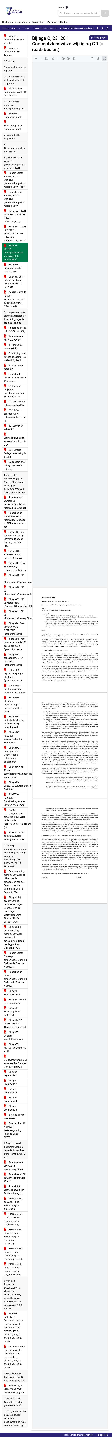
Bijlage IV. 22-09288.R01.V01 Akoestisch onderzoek (15, 1024)
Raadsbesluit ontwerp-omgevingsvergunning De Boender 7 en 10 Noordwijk (15, 979)
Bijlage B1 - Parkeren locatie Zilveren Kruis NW (13, 554)
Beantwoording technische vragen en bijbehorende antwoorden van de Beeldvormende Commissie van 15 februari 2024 (15, 882)
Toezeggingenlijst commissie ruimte (13, 127)
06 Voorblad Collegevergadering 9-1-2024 (15, 453)
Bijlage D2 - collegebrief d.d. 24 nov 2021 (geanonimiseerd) (13, 659)
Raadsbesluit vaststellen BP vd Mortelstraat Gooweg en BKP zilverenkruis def (14, 520)
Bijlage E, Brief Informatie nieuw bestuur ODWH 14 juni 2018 (13, 282)
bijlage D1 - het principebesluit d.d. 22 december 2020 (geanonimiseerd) (15, 644)
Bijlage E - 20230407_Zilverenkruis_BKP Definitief (16, 786)
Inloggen (101, 1435)
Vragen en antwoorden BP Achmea (12, 52)
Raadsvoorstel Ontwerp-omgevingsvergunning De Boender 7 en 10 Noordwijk (15, 960)
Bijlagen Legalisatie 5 (10, 1108)
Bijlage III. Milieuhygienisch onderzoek (12, 1012)
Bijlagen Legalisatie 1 (10, 1074)
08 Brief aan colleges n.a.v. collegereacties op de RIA (14, 415)
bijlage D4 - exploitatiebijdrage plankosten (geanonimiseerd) (13, 675)
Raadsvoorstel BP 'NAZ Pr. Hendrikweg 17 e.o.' (14, 1166)
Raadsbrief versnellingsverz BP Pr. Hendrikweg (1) (14, 1190)
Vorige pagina (100, 37)
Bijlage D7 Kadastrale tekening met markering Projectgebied (14, 722)
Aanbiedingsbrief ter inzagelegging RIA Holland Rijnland (15, 357)
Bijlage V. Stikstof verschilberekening (13, 1036)
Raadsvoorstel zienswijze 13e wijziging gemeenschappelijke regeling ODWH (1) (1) (15, 180)
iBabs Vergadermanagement (77, 1435)
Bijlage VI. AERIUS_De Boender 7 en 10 (15, 1048)
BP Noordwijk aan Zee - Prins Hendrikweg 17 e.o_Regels (13, 1203)
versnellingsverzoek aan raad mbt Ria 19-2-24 (14, 441)
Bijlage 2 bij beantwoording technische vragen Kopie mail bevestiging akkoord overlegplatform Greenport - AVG (14, 937)
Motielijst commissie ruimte (13, 115)
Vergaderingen (22, 22)
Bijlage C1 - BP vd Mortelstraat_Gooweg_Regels (16, 579)
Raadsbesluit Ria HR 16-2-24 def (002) (15, 329)
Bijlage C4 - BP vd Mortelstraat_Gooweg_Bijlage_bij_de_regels (16, 615)
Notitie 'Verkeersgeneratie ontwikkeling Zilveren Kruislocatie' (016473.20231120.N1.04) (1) (16, 819)
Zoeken (61, 7)
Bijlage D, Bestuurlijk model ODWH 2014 (13, 268)
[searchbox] (79, 13)
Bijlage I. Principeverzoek (12, 993)
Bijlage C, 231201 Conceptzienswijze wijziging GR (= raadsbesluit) (13, 252)
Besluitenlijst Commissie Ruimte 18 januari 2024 (15, 92)
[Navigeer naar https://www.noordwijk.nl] (14, 11)
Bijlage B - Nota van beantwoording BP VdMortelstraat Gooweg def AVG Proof (14, 539)
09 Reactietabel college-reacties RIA (14, 403)
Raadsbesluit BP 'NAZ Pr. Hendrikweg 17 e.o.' (15, 1178)
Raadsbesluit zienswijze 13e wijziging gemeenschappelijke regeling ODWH (14, 199)
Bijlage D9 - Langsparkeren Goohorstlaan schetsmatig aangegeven (12, 754)
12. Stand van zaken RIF (13, 427)
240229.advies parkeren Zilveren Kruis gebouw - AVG (14, 836)
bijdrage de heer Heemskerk (14, 1116)
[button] (105, 13)
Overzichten (37, 22)
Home (21, 28)
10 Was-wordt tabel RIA (13, 367)
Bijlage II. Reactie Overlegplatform (15, 1001)
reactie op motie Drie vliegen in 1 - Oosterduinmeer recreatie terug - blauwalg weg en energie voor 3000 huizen (14, 1357)
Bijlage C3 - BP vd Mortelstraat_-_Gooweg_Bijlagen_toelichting (16, 603)
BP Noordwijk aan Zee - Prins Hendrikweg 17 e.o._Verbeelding (13, 1269)
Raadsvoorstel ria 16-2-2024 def (13, 338)
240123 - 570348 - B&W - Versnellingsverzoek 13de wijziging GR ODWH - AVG (15, 299)
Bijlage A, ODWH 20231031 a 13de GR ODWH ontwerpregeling (15, 216)
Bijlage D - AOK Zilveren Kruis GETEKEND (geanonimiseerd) (14, 628)
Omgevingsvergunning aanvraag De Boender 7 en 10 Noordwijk (15, 1063)
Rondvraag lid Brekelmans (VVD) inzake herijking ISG (14, 1389)
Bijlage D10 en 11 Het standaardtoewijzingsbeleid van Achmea (16, 772)
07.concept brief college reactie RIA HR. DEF (14, 465)
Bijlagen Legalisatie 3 (10, 1091)
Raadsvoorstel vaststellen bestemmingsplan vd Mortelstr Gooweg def (15, 502)
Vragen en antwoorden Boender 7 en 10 (14, 39)
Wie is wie (52, 22)
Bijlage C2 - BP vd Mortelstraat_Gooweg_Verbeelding (16, 591)
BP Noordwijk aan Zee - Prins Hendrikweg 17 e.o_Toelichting (13, 1219)
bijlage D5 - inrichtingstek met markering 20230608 (14, 689)
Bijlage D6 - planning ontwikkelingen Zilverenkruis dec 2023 (12, 704)
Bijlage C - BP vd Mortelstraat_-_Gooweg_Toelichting (15, 566)
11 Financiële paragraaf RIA (13, 346)
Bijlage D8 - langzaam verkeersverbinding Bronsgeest (13, 737)
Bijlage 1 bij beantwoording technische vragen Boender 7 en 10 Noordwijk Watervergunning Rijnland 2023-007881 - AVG (13, 909)
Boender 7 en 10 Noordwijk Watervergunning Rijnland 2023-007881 (14, 1130)
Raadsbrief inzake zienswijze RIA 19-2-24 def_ (15, 377)
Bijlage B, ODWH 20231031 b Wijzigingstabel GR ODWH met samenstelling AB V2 (15, 233)
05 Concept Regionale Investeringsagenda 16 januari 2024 (14, 391)
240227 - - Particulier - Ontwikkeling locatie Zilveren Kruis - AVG (14, 799)
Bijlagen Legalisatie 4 (10, 1099)
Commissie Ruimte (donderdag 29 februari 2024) (54, 28)
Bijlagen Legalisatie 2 (10, 1082)
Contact (64, 22)
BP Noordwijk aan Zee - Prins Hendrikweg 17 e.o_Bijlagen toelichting (13, 1236)
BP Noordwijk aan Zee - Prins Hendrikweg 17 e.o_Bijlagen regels (13, 1253)
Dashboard (8, 22)
